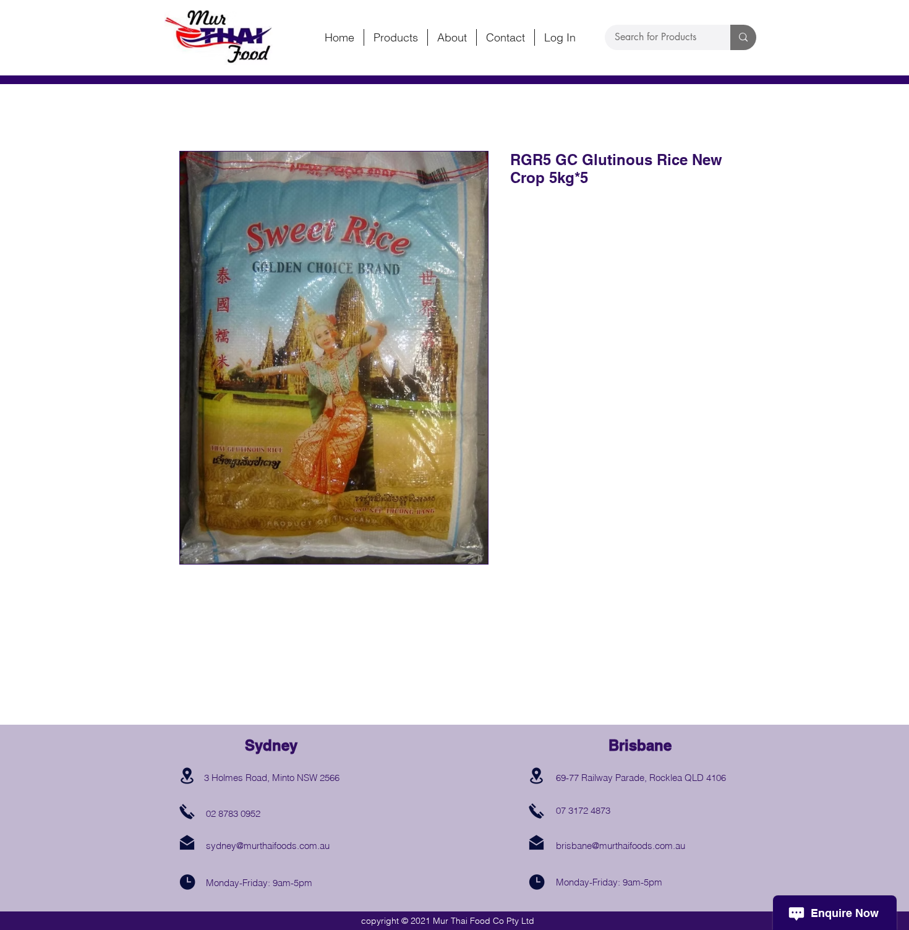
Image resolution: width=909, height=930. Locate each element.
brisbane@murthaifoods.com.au (620, 845)
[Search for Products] (743, 37)
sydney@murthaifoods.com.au (268, 845)
